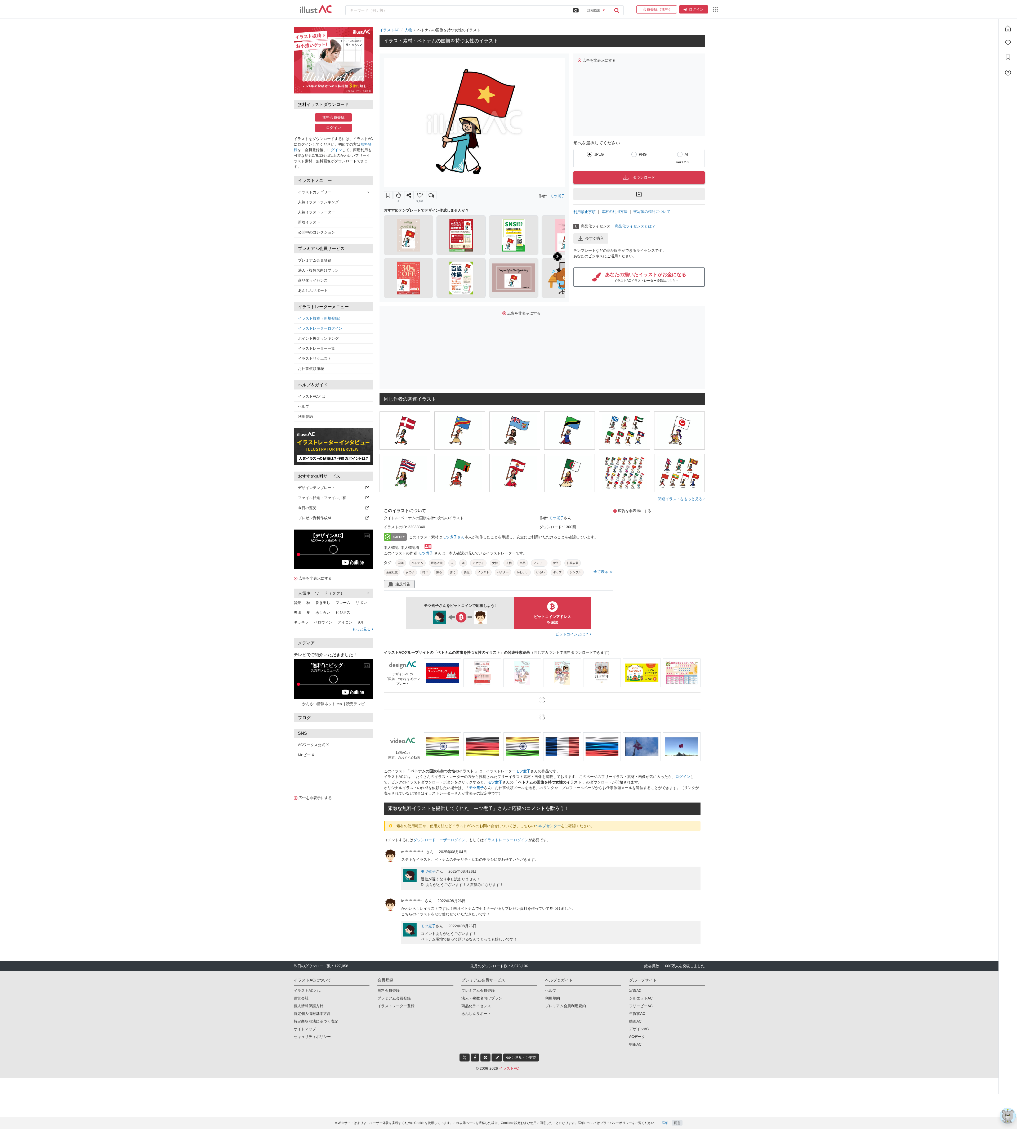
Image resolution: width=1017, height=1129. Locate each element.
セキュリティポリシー (312, 1036)
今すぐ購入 (594, 238)
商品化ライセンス (313, 280)
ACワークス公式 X (313, 745)
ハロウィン (323, 622)
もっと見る (362, 629)
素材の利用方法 (614, 211)
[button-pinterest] (485, 1057)
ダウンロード (644, 177)
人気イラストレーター (316, 212)
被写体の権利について (651, 211)
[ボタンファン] (420, 195)
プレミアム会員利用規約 (565, 1006)
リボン (361, 603)
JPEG (599, 154)
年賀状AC (637, 1013)
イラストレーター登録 (395, 1006)
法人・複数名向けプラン (318, 270)
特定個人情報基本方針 (312, 1013)
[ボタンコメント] (431, 195)
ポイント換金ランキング (318, 338)
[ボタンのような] (398, 195)
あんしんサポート (313, 290)
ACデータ (637, 1036)
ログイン (696, 9)
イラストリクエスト (314, 358)
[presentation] (557, 256)
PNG (643, 154)
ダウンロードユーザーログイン (439, 840)
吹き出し (322, 603)
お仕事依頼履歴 (311, 368)
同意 (677, 1123)
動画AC (635, 1021)
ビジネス (343, 612)
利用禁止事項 (584, 212)
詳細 (665, 1123)
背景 (297, 603)
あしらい (322, 612)
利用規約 (305, 416)
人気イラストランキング (318, 202)
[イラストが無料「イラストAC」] (316, 9)
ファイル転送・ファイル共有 (322, 498)
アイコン (345, 622)
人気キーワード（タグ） (321, 593)
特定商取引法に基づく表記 (316, 1021)
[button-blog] (497, 1057)
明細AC (635, 1044)
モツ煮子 (557, 196)
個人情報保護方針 (308, 1006)
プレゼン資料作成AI (314, 518)
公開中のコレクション (316, 232)
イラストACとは (311, 396)
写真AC (635, 990)
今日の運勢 (307, 508)
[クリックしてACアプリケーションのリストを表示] (715, 9)
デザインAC (639, 1029)
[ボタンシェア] (409, 195)
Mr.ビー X (306, 755)
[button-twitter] (465, 1057)
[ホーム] (1008, 28)
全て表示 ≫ (603, 572)
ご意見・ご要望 (523, 1058)
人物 (408, 30)
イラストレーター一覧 (316, 348)
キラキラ (301, 622)
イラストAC (389, 30)
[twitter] (465, 1057)
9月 (361, 622)
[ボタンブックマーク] (388, 195)
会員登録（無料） (656, 9)
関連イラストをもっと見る (680, 499)
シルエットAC (641, 998)
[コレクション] (1008, 57)
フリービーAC (641, 1006)
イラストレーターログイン (320, 328)
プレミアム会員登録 (314, 260)
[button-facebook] (475, 1057)
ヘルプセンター (548, 826)
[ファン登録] (1008, 43)
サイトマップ (305, 1029)
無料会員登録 (333, 117)
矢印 (297, 612)
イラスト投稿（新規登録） (320, 318)
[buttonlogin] (616, 10)
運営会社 (301, 998)
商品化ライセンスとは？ (635, 226)
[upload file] (575, 10)
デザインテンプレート (316, 488)
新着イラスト (309, 222)
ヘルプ (303, 406)
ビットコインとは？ (572, 634)
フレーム (343, 603)
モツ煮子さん (453, 537)
